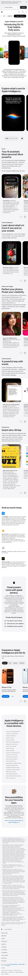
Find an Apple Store (13, 964)
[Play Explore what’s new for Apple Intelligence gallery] (22, 138)
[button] (10, 7)
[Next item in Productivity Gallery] (25, 493)
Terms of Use (11, 972)
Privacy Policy (4, 972)
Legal (2, 974)
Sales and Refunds (19, 972)
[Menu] (26, 12)
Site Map (6, 974)
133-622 (8, 965)
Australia (3, 967)
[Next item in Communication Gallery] (25, 421)
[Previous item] (1, 16)
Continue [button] (23, 7)
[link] (20, 16)
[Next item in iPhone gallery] (25, 701)
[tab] (9, 138)
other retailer (21, 964)
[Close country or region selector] (26, 2)
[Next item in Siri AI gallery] (25, 216)
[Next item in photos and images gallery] (25, 353)
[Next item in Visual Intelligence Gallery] (25, 280)
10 (6, 567)
